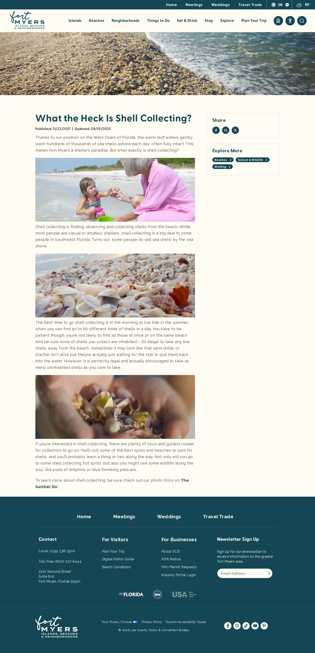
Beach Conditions (116, 567)
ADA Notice (171, 559)
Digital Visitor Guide (118, 559)
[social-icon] (278, 20)
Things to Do (158, 20)
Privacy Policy (152, 622)
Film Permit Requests (179, 567)
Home (171, 5)
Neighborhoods (126, 20)
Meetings (194, 5)
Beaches (96, 20)
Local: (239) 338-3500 (57, 551)
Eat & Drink (187, 20)
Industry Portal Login (178, 575)
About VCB (170, 551)
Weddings (220, 5)
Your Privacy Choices (117, 622)
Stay (209, 20)
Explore (227, 20)
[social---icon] (216, 130)
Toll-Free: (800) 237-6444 (60, 561)
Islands (75, 20)
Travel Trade (250, 5)
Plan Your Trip (254, 20)
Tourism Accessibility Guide (185, 622)
